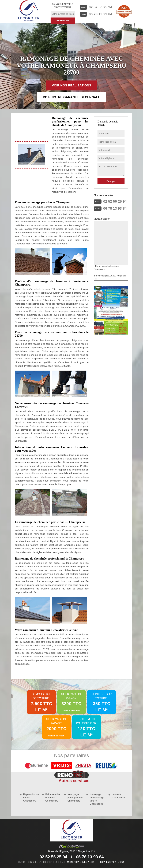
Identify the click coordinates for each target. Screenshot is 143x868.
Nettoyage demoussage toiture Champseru (97, 799)
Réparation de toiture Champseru (31, 797)
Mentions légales (81, 862)
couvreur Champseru (118, 796)
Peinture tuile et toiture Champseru (52, 797)
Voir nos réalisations (71, 85)
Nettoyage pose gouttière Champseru (75, 797)
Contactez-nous (112, 862)
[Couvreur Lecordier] (28, 11)
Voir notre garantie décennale (71, 97)
